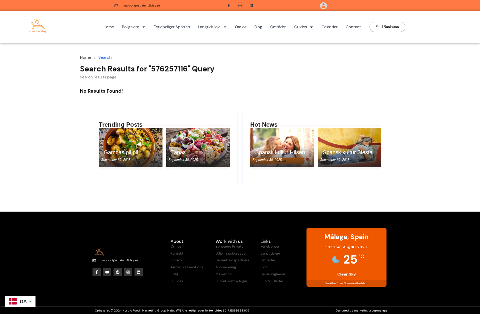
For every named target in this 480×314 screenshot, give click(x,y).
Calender (330, 26)
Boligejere (130, 26)
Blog (258, 26)
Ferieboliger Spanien (172, 26)
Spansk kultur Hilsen (280, 152)
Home (109, 26)
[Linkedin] (138, 272)
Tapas (178, 152)
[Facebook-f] (96, 272)
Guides (300, 26)
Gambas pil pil (121, 152)
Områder (278, 26)
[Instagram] (128, 272)
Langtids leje (209, 26)
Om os (241, 26)
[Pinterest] (118, 272)
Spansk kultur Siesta (347, 152)
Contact (353, 26)
